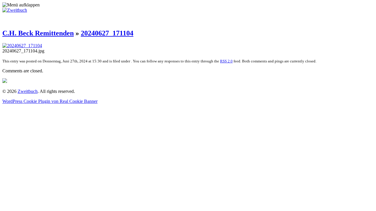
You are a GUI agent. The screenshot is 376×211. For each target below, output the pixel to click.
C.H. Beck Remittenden (38, 33)
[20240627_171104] (22, 45)
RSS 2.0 (226, 61)
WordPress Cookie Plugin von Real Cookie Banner (50, 101)
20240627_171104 (107, 33)
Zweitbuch (28, 91)
